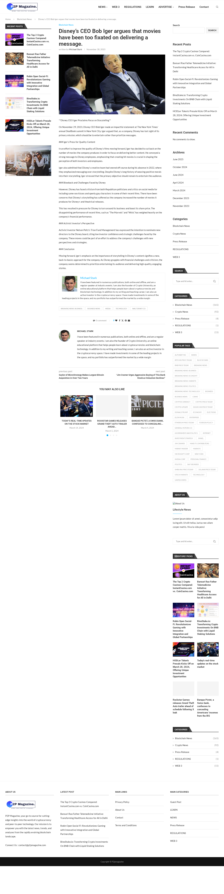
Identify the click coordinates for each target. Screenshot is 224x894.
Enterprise (194, 417)
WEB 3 (116, 6)
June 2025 (178, 159)
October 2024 (180, 167)
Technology (121, 309)
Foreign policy (206, 423)
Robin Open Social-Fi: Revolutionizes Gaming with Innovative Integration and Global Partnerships (195, 83)
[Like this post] (116, 320)
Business (209, 391)
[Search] (217, 7)
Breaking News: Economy (186, 376)
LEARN (150, 6)
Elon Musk (179, 417)
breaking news (200, 365)
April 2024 (178, 182)
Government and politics (186, 433)
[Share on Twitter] (122, 320)
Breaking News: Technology (187, 391)
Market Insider (181, 449)
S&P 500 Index (193, 464)
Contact (204, 6)
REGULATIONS (132, 6)
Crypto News (179, 233)
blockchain (202, 360)
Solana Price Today (207, 469)
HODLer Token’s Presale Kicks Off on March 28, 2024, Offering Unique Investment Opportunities (195, 115)
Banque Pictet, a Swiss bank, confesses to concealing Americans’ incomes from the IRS (207, 707)
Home (8, 19)
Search (176, 25)
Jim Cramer (180, 443)
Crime (195, 397)
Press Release (186, 6)
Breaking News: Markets (185, 381)
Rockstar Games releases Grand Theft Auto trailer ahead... (112, 424)
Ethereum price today (184, 423)
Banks (194, 355)
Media (107, 309)
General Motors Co (183, 428)
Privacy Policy (122, 802)
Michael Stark (75, 49)
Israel (201, 438)
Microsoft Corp (182, 454)
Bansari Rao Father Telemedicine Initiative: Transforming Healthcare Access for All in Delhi (194, 67)
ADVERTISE (165, 6)
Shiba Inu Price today (184, 469)
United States (180, 480)
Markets (197, 449)
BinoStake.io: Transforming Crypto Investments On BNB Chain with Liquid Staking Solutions (192, 99)
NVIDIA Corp (180, 459)
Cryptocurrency (182, 402)
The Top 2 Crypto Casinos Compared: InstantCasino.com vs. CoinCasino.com (183, 586)
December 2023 (181, 198)
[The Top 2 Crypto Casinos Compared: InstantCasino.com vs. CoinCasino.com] (183, 570)
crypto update (181, 407)
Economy (197, 412)
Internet (206, 433)
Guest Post (175, 802)
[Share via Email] (129, 320)
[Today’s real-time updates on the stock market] (76, 406)
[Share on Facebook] (119, 320)
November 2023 (181, 206)
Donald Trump (181, 412)
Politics (178, 464)
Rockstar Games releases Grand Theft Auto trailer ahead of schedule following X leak (183, 706)
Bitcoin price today (183, 360)
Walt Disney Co (139, 309)
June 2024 (178, 174)
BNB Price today (182, 365)
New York (199, 454)
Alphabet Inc (180, 355)
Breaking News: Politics (185, 386)
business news (93, 309)
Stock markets (181, 475)
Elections (211, 412)
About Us (119, 809)
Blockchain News (24, 19)
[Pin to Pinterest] (126, 320)
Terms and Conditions (126, 825)
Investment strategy (184, 438)
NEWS (101, 6)
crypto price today (204, 402)
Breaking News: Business (71, 309)
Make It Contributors (199, 443)
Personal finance (198, 459)
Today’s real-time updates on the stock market (207, 663)
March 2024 (179, 190)
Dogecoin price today (203, 407)
